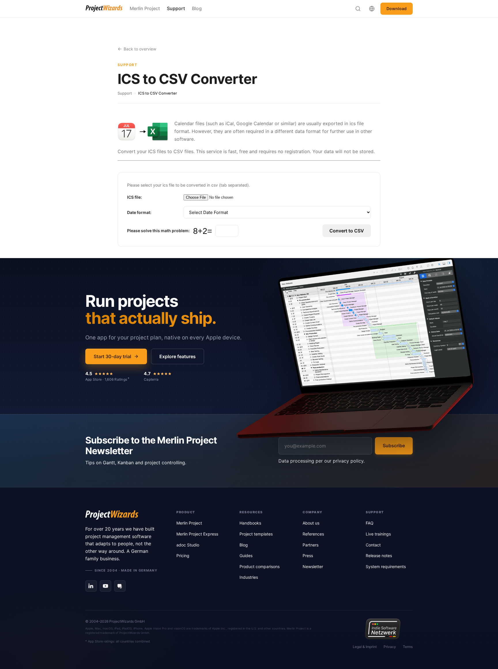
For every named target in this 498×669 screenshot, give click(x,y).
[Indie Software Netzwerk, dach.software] (383, 629)
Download (396, 8)
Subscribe (394, 445)
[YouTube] (105, 586)
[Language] (372, 8)
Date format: (139, 212)
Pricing (182, 555)
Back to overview (140, 48)
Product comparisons (259, 566)
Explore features (177, 356)
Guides (245, 555)
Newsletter (313, 566)
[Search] (358, 8)
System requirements (386, 566)
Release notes (379, 555)
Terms (408, 646)
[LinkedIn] (91, 586)
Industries (248, 577)
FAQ (369, 522)
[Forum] (120, 586)
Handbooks (250, 522)
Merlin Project (145, 8)
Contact (373, 544)
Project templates (256, 533)
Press (308, 555)
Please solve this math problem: (158, 230)
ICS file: (134, 197)
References (313, 533)
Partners (310, 544)
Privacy (390, 646)
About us (311, 522)
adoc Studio (187, 544)
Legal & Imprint (365, 646)
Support (176, 8)
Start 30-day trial (112, 356)
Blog (197, 8)
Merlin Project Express (197, 533)
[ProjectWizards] (122, 515)
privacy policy (348, 461)
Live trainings (378, 533)
